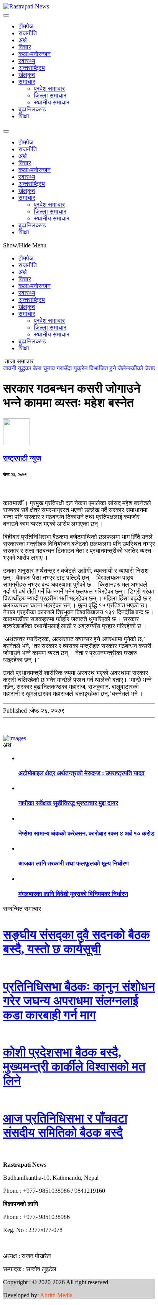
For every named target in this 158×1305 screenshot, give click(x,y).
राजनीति (27, 33)
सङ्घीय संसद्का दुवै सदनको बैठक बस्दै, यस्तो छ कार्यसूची (76, 942)
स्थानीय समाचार (51, 102)
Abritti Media (56, 1295)
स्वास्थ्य (26, 61)
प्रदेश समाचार (49, 88)
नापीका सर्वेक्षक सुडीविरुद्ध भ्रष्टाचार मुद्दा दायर (68, 803)
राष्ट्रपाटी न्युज (22, 458)
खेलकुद (26, 74)
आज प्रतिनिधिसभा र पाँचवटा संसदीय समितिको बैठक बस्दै (65, 1125)
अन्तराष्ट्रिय (31, 68)
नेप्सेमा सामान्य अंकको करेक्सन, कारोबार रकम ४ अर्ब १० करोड (86, 833)
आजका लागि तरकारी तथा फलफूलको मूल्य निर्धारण (73, 863)
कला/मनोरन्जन (34, 54)
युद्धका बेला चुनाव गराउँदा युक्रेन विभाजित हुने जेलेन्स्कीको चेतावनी (83, 368)
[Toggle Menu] (6, 15)
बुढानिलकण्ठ (32, 109)
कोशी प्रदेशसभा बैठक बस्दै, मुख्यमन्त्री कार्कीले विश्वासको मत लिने (74, 1066)
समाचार (26, 81)
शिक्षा (23, 116)
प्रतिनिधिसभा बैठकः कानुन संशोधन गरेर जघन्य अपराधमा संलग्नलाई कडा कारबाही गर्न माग (79, 1001)
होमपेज (25, 26)
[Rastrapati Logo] (26, 6)
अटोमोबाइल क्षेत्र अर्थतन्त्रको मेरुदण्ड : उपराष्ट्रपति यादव (81, 773)
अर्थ (22, 40)
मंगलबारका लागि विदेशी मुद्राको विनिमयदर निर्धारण (73, 893)
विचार (24, 47)
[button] (3, 1151)
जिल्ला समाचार (50, 95)
